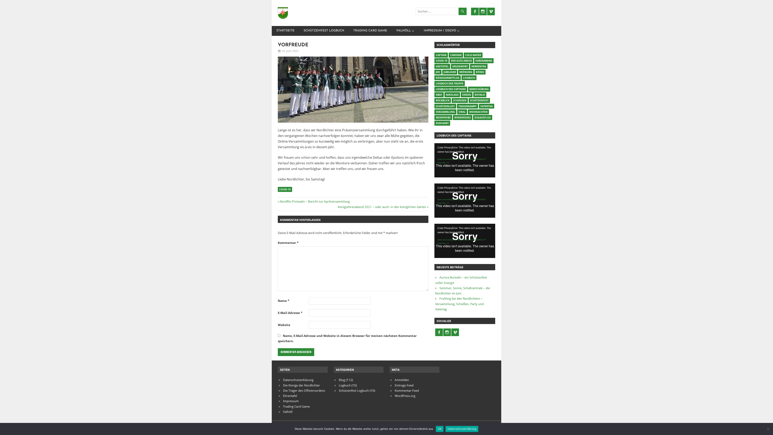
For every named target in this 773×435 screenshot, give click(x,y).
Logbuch (469, 78)
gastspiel (442, 66)
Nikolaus (452, 94)
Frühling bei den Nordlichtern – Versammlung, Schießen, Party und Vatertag (459, 303)
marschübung (479, 89)
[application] (464, 160)
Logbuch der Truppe (449, 83)
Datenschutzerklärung (298, 380)
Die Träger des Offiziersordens (304, 390)
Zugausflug (482, 117)
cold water (473, 55)
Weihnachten (478, 112)
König (480, 72)
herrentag (478, 66)
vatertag (486, 106)
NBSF (439, 94)
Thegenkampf (467, 106)
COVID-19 (285, 189)
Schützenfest (479, 100)
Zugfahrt (442, 123)
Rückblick (443, 100)
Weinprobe (443, 117)
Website (284, 325)
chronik (456, 55)
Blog (342, 380)
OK (440, 428)
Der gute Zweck (461, 60)
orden (466, 94)
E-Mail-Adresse (290, 313)
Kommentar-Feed (407, 390)
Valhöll (403, 30)
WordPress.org (405, 396)
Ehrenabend (483, 60)
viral (462, 112)
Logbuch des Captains (451, 89)
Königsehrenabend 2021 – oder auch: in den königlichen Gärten (382, 207)
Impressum (291, 401)
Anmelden (402, 380)
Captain (441, 55)
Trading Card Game (370, 30)
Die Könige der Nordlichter (301, 385)
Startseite (285, 30)
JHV (438, 72)
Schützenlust (445, 106)
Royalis (480, 94)
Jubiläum (450, 72)
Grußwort (460, 66)
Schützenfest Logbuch (324, 30)
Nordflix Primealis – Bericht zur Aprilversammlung (315, 201)
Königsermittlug (447, 78)
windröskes (462, 117)
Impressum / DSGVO (440, 30)
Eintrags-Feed (404, 385)
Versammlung (445, 112)
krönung (465, 72)
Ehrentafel (290, 396)
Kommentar (288, 243)
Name (283, 301)
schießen (459, 100)
